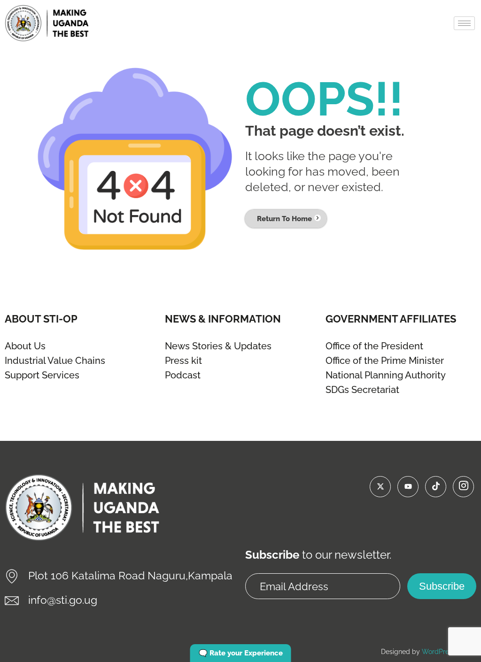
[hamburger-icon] (464, 23)
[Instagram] (463, 486)
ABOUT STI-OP (41, 319)
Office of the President (374, 346)
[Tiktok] (435, 486)
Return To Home (284, 219)
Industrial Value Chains (55, 360)
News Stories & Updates (218, 346)
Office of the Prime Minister (385, 360)
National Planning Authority (386, 375)
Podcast (183, 375)
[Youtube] (408, 486)
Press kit (183, 360)
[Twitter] (380, 486)
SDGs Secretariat (362, 389)
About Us (25, 346)
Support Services (42, 375)
